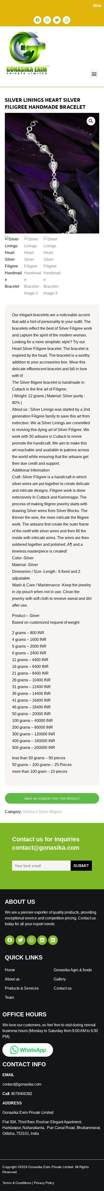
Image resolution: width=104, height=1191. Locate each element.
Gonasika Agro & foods (73, 970)
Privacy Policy (44, 1183)
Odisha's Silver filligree (42, 812)
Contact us (63, 988)
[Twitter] (57, 20)
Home (10, 970)
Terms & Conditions (16, 1183)
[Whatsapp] (66, 20)
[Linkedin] (42, 940)
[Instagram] (47, 20)
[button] (94, 74)
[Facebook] (37, 20)
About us (12, 979)
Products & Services (21, 988)
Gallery (60, 979)
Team (9, 997)
